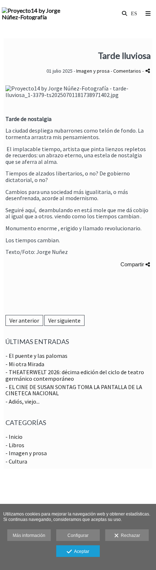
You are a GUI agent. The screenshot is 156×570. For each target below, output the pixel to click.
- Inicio (13, 436)
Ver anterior (24, 320)
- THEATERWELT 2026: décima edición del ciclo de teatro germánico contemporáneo (74, 375)
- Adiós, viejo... (22, 401)
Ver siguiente (64, 320)
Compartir (132, 264)
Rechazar (129, 535)
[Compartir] (148, 70)
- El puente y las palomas (36, 355)
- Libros (14, 445)
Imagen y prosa (93, 71)
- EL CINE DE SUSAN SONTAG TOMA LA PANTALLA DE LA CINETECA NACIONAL (73, 390)
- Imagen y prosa (26, 453)
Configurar (78, 535)
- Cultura (16, 461)
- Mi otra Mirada (24, 364)
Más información (29, 535)
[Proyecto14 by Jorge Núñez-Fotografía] (40, 13)
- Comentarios (126, 71)
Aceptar (80, 551)
